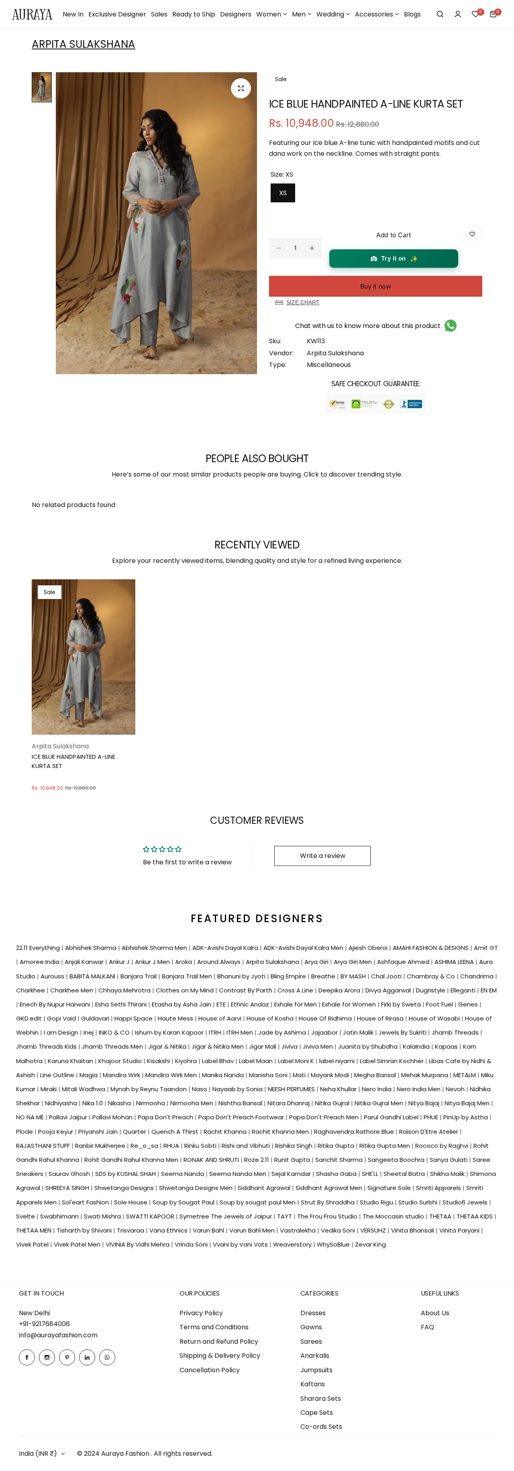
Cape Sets (316, 1412)
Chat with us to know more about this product (368, 325)
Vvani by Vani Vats (241, 1244)
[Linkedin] (87, 1357)
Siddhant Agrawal (265, 1188)
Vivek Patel (33, 1244)
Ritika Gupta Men (385, 1145)
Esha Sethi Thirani (121, 1004)
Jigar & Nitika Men (218, 1046)
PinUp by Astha (466, 1117)
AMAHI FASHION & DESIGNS (431, 947)
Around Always (219, 962)
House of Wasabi (435, 1018)
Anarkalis (314, 1355)
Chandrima (477, 976)
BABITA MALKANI (93, 976)
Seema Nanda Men (238, 1173)
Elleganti (464, 990)
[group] (156, 223)
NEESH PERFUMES (292, 1089)
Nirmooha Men (192, 1103)
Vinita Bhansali (413, 1230)
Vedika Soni (339, 1230)
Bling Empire (289, 976)
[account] (458, 14)
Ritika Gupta (337, 1145)
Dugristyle (431, 990)
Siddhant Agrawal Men (330, 1188)
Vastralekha (298, 1230)
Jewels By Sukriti (403, 1032)
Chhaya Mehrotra (125, 990)
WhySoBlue (334, 1244)
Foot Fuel (440, 1004)
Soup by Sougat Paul (184, 1202)
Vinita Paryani (460, 1230)
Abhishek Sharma (91, 947)
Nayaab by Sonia (238, 1089)
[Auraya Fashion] (32, 14)
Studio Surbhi (418, 1202)
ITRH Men (240, 1032)
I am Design (62, 1032)
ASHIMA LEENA (454, 962)
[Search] (440, 14)
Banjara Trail (139, 976)
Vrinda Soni (192, 1244)
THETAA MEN (34, 1230)
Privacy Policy (201, 1313)
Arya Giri (317, 962)
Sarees (311, 1341)
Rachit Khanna (226, 1131)
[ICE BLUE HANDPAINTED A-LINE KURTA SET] (83, 657)
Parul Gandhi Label (392, 1117)
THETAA (441, 1216)
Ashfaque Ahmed (404, 962)
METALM (465, 1075)
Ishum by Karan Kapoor (170, 1032)
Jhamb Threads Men (113, 1046)
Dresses (313, 1313)
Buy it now (375, 286)
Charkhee (31, 990)
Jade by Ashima (283, 1032)
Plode (25, 1131)
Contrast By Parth (246, 990)
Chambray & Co (432, 976)
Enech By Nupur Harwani (56, 1004)
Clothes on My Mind (185, 990)
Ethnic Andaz (251, 1004)
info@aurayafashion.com (58, 1335)
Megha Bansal (376, 1075)
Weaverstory (293, 1244)
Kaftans (312, 1384)
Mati (300, 1075)
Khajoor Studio (120, 1061)
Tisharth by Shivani (85, 1230)
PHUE (432, 1117)
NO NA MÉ (30, 1117)
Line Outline (58, 1075)
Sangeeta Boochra (397, 1159)
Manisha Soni (269, 1075)
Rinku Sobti (201, 1145)
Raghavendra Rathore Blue (355, 1131)
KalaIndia (417, 1046)
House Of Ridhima (326, 1018)
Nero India (377, 1089)
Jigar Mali (263, 1046)
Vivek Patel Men (78, 1244)
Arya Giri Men (353, 962)
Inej (89, 1032)
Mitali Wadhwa (84, 1089)
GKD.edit (29, 1018)
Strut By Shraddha (328, 1202)
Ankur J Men (153, 962)
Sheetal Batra (404, 1173)
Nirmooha (151, 1103)
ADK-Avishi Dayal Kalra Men (304, 947)
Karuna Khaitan (71, 1061)
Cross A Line (296, 990)
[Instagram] (47, 1357)
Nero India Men (419, 1089)
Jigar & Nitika (168, 1046)
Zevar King (370, 1244)
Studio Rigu (377, 1202)
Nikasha (120, 1103)
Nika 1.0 (93, 1103)
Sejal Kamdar (291, 1173)
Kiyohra (186, 1061)
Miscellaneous (329, 364)
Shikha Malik (448, 1173)
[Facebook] (27, 1357)
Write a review (322, 855)
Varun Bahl (209, 1230)
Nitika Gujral (333, 1103)
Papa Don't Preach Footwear (242, 1117)
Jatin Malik (359, 1032)
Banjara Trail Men (188, 976)
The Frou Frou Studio (328, 1216)
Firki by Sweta (401, 1004)
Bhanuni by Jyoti (242, 976)
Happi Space (134, 1018)
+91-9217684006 (44, 1323)
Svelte (26, 1216)
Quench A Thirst (175, 1131)
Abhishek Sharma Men (155, 947)
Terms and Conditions (214, 1327)
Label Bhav (218, 1061)
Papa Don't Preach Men (324, 1117)
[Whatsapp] (107, 1357)
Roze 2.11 (257, 1159)
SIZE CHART (303, 302)
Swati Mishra (103, 1216)
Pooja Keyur (56, 1131)
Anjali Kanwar (85, 962)
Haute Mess (176, 1018)
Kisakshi (159, 1061)
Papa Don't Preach (166, 1117)
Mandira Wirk (122, 1075)
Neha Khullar (339, 1089)
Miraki (49, 1089)
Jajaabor (325, 1032)
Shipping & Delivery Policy (219, 1355)
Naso (200, 1089)
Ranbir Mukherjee (101, 1145)
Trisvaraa (131, 1230)
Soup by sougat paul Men (258, 1202)
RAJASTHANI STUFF (43, 1145)
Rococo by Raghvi (442, 1145)
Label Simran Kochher (392, 1061)
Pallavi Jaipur (69, 1117)
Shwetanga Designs (124, 1188)
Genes (468, 1004)
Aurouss (53, 976)
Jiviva (290, 1046)
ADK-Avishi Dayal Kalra (226, 947)
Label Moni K (297, 1061)
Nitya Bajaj (424, 1103)
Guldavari (96, 1018)
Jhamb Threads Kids (47, 1046)
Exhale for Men (296, 1004)
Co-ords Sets (321, 1426)
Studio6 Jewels (466, 1202)
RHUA (172, 1145)
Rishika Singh (294, 1145)
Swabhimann (60, 1216)
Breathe (324, 976)
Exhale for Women (349, 1004)
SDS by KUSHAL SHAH (126, 1173)
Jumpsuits (316, 1370)
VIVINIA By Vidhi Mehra (138, 1244)
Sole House (131, 1202)
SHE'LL (371, 1173)
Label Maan (256, 1061)
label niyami (337, 1061)
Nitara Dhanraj (289, 1103)
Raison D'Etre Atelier (429, 1131)
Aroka (184, 962)
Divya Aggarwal (388, 990)
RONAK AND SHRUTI (212, 1159)
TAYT (285, 1216)
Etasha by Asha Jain (182, 1004)
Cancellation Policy (209, 1370)
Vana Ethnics (169, 1230)
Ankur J (120, 962)
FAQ (427, 1327)
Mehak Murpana (425, 1075)
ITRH (216, 1032)
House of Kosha (271, 1018)
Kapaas (447, 1046)
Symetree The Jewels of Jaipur (226, 1216)
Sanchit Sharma (339, 1159)
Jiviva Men (319, 1046)
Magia (89, 1075)
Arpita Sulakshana (83, 44)
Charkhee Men (72, 990)
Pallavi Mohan (113, 1117)
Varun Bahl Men (252, 1230)
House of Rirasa (381, 1018)
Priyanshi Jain (98, 1131)
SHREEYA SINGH (68, 1188)
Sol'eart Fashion (86, 1202)
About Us (435, 1313)
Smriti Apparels (439, 1188)
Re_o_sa (145, 1145)
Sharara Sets (320, 1398)
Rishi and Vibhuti (246, 1145)
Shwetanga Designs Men (196, 1188)
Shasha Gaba (337, 1173)
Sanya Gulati (449, 1159)
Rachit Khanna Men (281, 1131)
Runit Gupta (293, 1159)
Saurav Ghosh (70, 1173)
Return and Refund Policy (218, 1341)
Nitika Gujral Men (380, 1103)
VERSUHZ (374, 1230)
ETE (221, 1004)
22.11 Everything (38, 947)
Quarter (135, 1131)
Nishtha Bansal (241, 1103)
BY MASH (354, 976)
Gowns (311, 1327)
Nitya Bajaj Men (468, 1103)
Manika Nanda (223, 1075)
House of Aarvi (220, 1018)
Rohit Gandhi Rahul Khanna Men (132, 1159)
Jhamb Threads (456, 1032)
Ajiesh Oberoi (369, 947)
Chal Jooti (387, 976)
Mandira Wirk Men (171, 1075)
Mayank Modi (331, 1075)
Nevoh (456, 1089)
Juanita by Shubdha (368, 1046)
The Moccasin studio (394, 1216)
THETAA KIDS (475, 1216)
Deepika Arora (340, 990)
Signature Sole (389, 1188)
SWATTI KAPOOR (151, 1216)
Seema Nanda (183, 1173)
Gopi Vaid (62, 1018)
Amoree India (40, 962)
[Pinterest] (67, 1357)
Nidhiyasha (62, 1103)
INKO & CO (115, 1032)
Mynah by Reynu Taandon (149, 1089)
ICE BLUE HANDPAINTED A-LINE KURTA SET (73, 761)
